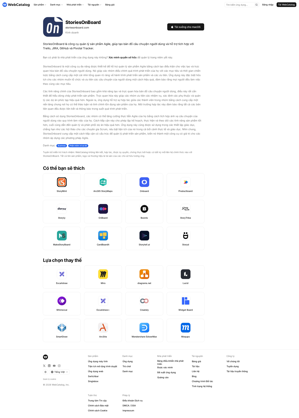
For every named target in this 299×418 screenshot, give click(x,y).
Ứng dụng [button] (128, 361)
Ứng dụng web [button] (95, 371)
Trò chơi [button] (127, 366)
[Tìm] (256, 5)
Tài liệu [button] (195, 366)
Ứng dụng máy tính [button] (98, 361)
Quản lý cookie (49, 379)
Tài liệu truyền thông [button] (237, 371)
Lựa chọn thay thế (62, 260)
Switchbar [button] (93, 376)
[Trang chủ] (16, 4)
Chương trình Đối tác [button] (202, 381)
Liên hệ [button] (195, 371)
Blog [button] (194, 376)
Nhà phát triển (74, 4)
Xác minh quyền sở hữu (123, 57)
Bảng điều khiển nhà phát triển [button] (170, 362)
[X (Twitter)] (44, 366)
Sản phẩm (39, 4)
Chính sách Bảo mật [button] (98, 405)
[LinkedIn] (49, 366)
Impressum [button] (128, 410)
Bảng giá (109, 4)
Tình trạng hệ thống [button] (202, 386)
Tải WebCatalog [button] (286, 4)
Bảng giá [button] (196, 361)
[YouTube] (54, 366)
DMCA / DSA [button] (129, 405)
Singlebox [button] (93, 381)
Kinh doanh (72, 32)
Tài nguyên (93, 4)
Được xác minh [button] (165, 367)
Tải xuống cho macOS (187, 26)
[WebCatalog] (45, 357)
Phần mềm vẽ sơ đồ (78, 145)
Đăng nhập (267, 4)
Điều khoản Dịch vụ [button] (132, 400)
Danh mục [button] (128, 371)
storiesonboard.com (77, 27)
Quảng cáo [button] (162, 377)
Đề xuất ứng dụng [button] (166, 372)
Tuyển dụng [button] (233, 366)
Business (62, 145)
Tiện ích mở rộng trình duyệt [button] (102, 366)
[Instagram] (59, 366)
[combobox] (59, 371)
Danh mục (55, 4)
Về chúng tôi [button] (233, 361)
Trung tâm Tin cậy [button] (97, 400)
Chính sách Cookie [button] (97, 410)
